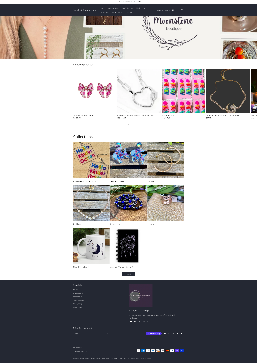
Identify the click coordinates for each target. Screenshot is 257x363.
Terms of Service (78, 300)
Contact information (146, 358)
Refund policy (105, 358)
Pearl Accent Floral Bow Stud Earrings (84, 115)
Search (75, 289)
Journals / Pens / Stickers (120, 267)
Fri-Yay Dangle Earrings (168, 115)
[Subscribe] (107, 333)
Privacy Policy (77, 304)
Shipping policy (135, 358)
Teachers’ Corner (117, 181)
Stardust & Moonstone (83, 358)
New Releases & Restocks (83, 181)
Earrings (150, 181)
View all (128, 274)
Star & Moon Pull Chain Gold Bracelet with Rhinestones (222, 115)
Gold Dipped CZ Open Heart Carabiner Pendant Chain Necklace (136, 115)
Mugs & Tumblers (80, 267)
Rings (149, 224)
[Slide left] (124, 124)
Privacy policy (114, 358)
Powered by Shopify (94, 358)
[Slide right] (133, 124)
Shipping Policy (78, 293)
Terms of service (124, 358)
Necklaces (77, 224)
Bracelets (114, 224)
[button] (173, 10)
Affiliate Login (77, 307)
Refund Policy (77, 297)
